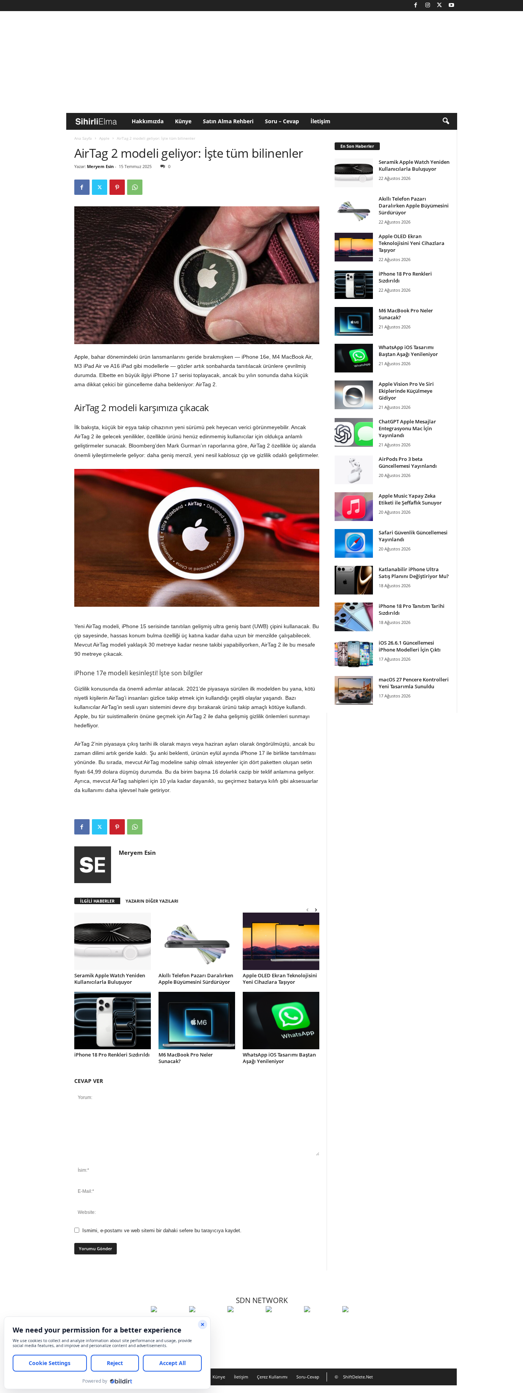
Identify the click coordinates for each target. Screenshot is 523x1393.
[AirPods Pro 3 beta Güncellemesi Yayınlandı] (354, 470)
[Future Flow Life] (359, 1323)
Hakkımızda (147, 121)
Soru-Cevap (307, 1377)
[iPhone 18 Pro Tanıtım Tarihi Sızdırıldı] (354, 617)
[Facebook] (415, 5)
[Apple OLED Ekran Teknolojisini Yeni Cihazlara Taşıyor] (281, 941)
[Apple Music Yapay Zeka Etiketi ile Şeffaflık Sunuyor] (354, 506)
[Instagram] (427, 5)
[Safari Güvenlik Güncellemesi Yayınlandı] (354, 543)
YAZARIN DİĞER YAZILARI (152, 901)
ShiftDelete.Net (358, 1377)
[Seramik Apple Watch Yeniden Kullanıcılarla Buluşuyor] (112, 941)
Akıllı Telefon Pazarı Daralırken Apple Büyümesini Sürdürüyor (196, 978)
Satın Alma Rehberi (228, 121)
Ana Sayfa (83, 138)
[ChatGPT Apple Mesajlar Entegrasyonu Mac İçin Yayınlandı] (354, 432)
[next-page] (315, 910)
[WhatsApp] (134, 187)
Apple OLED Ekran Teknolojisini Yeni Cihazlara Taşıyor (280, 978)
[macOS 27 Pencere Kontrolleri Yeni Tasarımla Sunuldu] (354, 690)
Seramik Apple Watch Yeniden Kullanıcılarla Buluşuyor (109, 978)
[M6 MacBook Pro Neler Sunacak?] (197, 1020)
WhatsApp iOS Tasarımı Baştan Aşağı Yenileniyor (279, 1058)
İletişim (320, 121)
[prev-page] (307, 910)
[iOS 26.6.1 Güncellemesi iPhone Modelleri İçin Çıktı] (354, 653)
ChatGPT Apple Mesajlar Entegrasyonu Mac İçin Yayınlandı (407, 428)
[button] (445, 121)
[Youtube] (451, 5)
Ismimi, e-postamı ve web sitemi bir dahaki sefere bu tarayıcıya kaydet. (162, 1230)
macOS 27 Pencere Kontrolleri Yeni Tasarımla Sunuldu (414, 683)
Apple (104, 138)
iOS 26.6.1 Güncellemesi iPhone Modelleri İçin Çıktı (410, 646)
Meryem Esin (100, 166)
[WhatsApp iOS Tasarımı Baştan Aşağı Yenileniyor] (281, 1020)
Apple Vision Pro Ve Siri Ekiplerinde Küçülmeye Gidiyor (406, 391)
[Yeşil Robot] (244, 1323)
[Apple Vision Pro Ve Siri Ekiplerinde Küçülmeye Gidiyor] (354, 395)
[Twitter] (439, 5)
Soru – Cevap (282, 121)
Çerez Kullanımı (272, 1377)
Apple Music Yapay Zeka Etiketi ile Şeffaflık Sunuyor (410, 499)
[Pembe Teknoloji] (321, 1323)
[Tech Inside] (283, 1323)
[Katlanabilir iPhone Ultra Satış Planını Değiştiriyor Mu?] (354, 580)
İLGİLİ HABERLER (97, 901)
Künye (183, 121)
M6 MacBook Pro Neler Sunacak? (186, 1058)
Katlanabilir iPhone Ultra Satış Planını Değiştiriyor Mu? (414, 573)
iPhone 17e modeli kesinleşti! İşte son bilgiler (138, 673)
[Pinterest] (117, 187)
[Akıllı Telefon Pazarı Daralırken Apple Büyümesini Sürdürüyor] (197, 941)
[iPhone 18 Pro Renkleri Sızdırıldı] (112, 1020)
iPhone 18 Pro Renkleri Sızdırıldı (112, 1054)
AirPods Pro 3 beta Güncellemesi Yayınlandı (408, 462)
